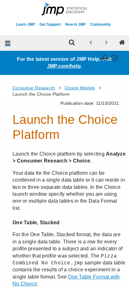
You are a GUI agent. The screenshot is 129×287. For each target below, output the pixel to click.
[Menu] (8, 43)
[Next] (106, 43)
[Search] (72, 43)
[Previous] (91, 43)
